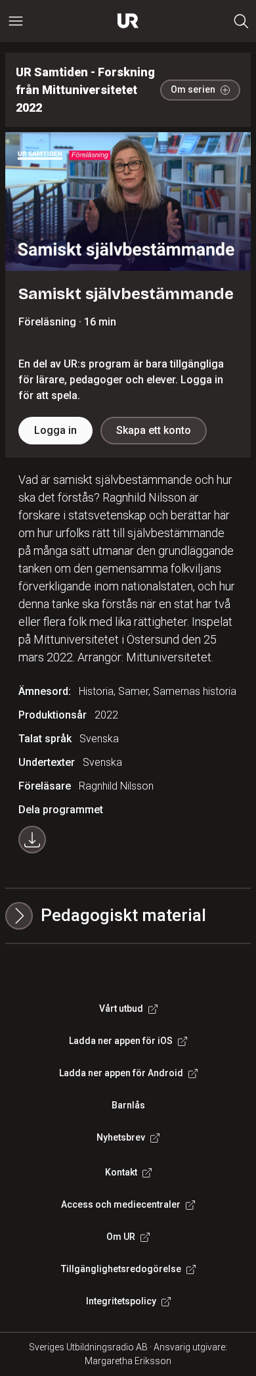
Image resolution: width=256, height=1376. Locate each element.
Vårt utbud (121, 1008)
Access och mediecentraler (121, 1204)
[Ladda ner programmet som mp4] (32, 839)
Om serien (193, 89)
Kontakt (121, 1172)
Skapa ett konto (153, 430)
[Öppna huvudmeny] (16, 21)
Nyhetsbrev (120, 1137)
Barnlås (128, 1105)
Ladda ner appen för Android (121, 1073)
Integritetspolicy (121, 1301)
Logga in (55, 430)
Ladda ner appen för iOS (121, 1040)
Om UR (120, 1236)
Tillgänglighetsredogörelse (121, 1269)
